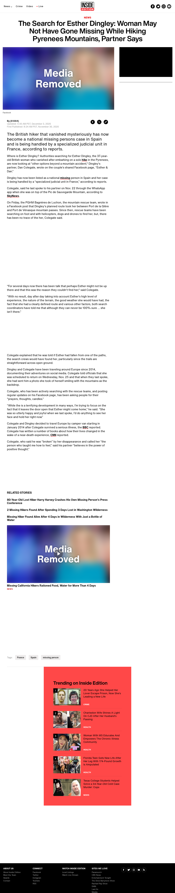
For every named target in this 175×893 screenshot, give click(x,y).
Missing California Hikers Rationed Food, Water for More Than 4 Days (51, 586)
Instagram (37, 878)
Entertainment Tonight (101, 878)
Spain (33, 657)
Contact (6, 880)
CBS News (96, 875)
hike (84, 160)
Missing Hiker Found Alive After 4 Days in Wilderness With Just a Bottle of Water (54, 518)
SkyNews (13, 196)
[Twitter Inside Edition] (158, 6)
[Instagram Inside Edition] (164, 6)
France (20, 657)
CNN (53, 435)
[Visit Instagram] (133, 870)
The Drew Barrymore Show (103, 880)
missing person (51, 657)
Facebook (37, 872)
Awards (6, 878)
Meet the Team (9, 875)
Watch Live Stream (70, 875)
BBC (85, 427)
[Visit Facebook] (123, 870)
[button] (58, 553)
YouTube (36, 880)
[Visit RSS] (144, 870)
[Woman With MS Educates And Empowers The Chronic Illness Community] (87, 742)
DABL (94, 886)
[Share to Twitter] (99, 122)
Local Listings (68, 872)
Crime (19, 6)
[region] (58, 554)
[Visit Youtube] (138, 870)
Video (29, 6)
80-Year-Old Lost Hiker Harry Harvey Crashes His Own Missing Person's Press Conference (57, 501)
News (7, 6)
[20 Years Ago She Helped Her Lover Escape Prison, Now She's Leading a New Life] (87, 696)
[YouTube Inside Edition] (169, 6)
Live (41, 6)
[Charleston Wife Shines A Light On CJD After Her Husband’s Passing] (87, 719)
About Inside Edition (12, 872)
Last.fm (95, 889)
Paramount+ (97, 872)
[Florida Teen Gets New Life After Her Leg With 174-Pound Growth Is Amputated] (87, 764)
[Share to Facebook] (92, 122)
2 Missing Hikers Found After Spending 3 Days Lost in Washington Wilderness (57, 510)
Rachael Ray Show (99, 883)
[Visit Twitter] (128, 870)
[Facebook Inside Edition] (153, 6)
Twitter (36, 875)
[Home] (87, 6)
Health (87, 727)
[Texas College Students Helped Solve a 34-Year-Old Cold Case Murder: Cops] (87, 787)
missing (65, 178)
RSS (34, 883)
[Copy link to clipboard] (105, 122)
